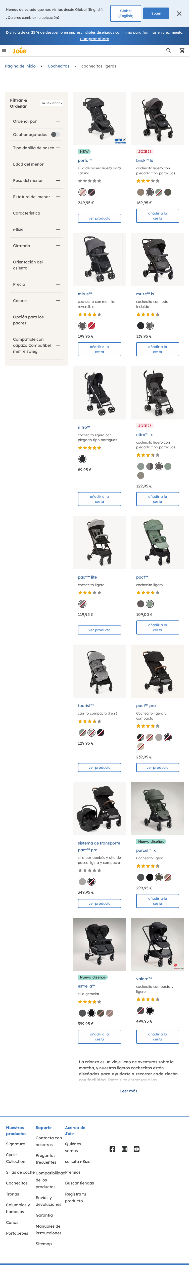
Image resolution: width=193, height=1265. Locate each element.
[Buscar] (169, 50)
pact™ (142, 577)
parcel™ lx (146, 850)
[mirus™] (99, 259)
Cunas (12, 1222)
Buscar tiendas (79, 1182)
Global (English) (125, 13)
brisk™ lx (144, 160)
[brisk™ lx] (157, 118)
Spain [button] (156, 13)
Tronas (12, 1194)
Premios (73, 1172)
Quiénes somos (73, 1147)
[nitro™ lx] (157, 392)
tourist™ (86, 705)
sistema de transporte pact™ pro (99, 846)
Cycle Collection (15, 1158)
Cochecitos (58, 65)
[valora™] (157, 944)
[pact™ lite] (99, 542)
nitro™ (84, 427)
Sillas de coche (20, 1172)
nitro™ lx (144, 434)
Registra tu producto (75, 1197)
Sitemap (44, 1243)
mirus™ (85, 293)
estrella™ (86, 986)
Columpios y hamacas (18, 1208)
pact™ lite (87, 577)
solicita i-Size (77, 1161)
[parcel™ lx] (157, 808)
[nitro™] (99, 392)
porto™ (85, 160)
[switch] (55, 134)
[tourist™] (99, 671)
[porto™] (99, 118)
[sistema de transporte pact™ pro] (99, 808)
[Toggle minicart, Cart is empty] (180, 50)
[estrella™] (99, 944)
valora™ (144, 978)
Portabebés (17, 1233)
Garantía (44, 1215)
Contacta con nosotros (49, 1141)
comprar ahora (94, 38)
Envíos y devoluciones (48, 1201)
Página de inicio (20, 65)
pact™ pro (146, 705)
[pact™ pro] (157, 671)
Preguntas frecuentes (46, 1159)
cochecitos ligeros (98, 65)
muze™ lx (145, 293)
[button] (179, 14)
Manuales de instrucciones (49, 1229)
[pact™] (157, 542)
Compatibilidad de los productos (50, 1179)
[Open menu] (4, 50)
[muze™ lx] (157, 259)
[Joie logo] (20, 50)
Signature (15, 1143)
